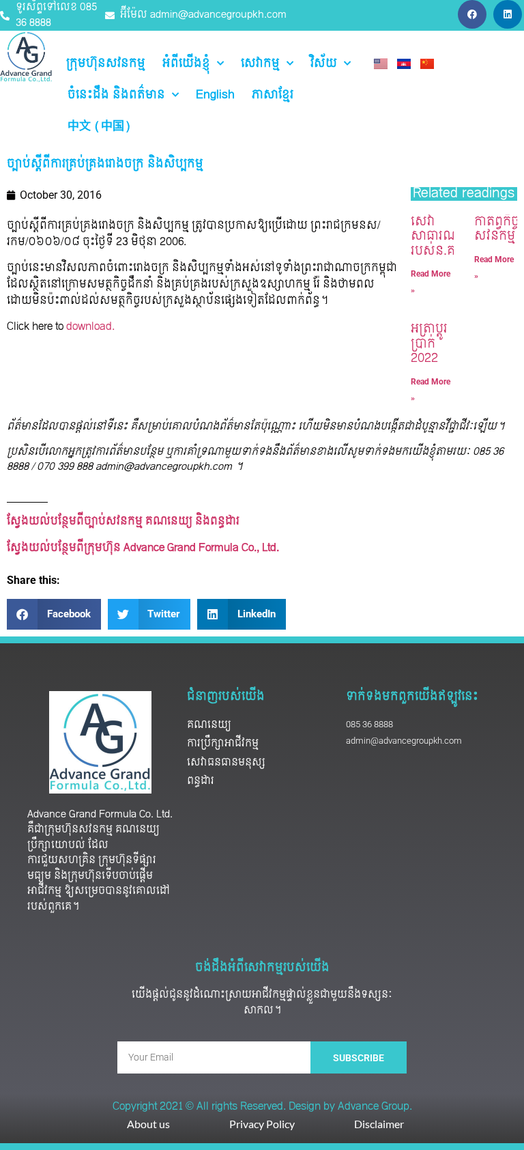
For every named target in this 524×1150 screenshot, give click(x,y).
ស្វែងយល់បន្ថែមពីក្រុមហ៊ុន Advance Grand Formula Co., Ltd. (144, 547)
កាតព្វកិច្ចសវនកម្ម (496, 229)
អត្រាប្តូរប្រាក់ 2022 (429, 343)
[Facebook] (472, 14)
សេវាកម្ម (260, 63)
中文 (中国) (99, 126)
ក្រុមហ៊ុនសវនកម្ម (105, 63)
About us (148, 1123)
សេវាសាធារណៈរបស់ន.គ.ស (441, 236)
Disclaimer (379, 1123)
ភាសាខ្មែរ (272, 95)
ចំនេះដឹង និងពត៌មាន (116, 95)
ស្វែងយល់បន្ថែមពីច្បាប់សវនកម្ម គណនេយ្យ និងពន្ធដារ (123, 521)
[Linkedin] (507, 14)
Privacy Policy (262, 1123)
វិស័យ (323, 63)
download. (89, 326)
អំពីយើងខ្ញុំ (186, 63)
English (215, 95)
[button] (54, 614)
